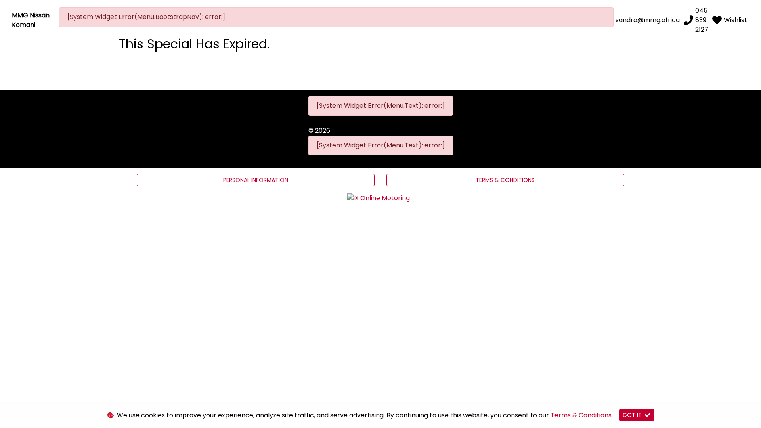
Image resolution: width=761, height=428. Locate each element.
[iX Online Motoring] (380, 198)
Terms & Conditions (505, 180)
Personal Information (255, 180)
